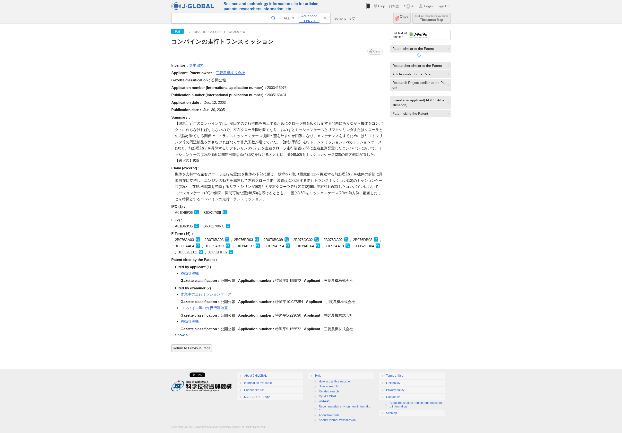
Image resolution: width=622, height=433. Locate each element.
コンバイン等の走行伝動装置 (204, 308)
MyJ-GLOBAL (328, 396)
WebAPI (324, 401)
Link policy (393, 383)
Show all (182, 335)
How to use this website (334, 381)
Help (381, 6)
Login (428, 6)
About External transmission (337, 420)
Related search (329, 391)
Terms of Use (394, 375)
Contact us (393, 397)
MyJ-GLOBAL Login (257, 397)
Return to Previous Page (191, 348)
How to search (328, 386)
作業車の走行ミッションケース (206, 294)
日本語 (394, 6)
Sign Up (443, 6)
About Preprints (329, 415)
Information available (258, 383)
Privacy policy (395, 390)
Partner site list (254, 390)
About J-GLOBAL (255, 375)
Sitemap (391, 413)
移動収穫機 (190, 273)
